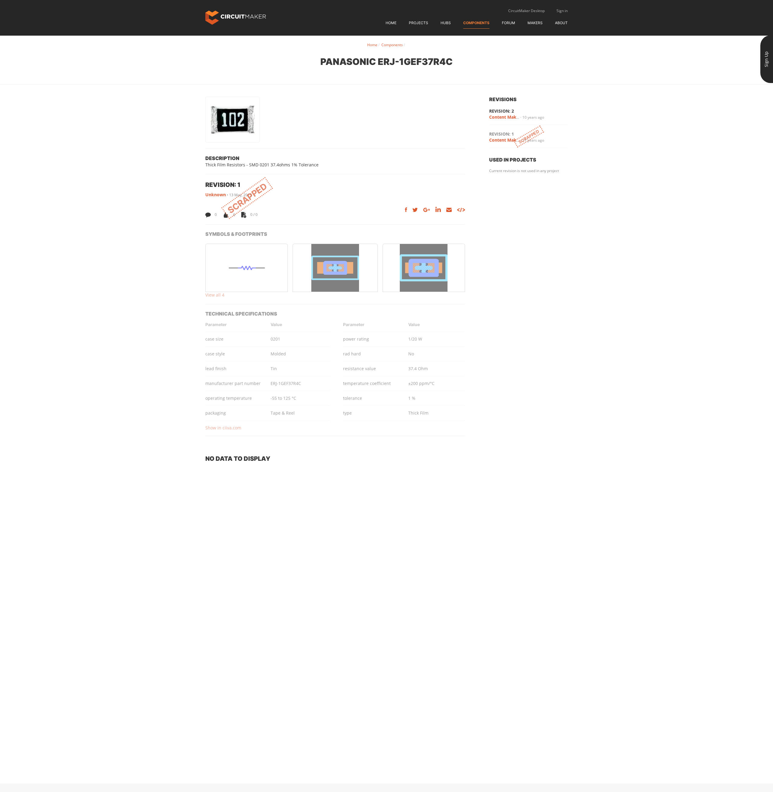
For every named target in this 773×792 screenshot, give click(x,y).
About (561, 22)
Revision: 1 (501, 134)
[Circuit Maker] (235, 17)
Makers (535, 22)
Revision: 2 (501, 111)
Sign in (562, 10)
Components (476, 22)
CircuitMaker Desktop (526, 10)
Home (391, 22)
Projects (418, 22)
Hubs (446, 22)
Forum (508, 22)
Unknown (215, 194)
